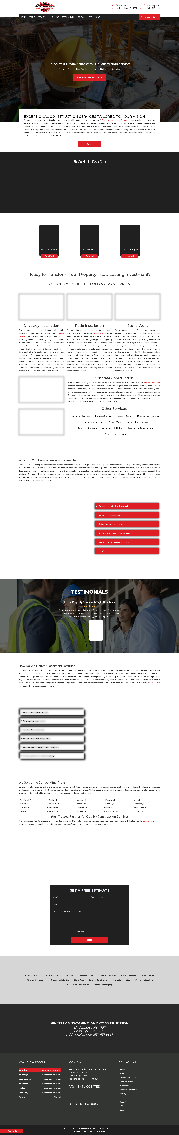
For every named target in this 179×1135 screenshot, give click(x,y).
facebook (71, 1112)
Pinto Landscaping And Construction (116, 120)
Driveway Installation (128, 1077)
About (32, 17)
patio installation (99, 333)
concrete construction (151, 382)
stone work (155, 333)
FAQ (90, 17)
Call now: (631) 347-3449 (89, 77)
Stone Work (124, 1085)
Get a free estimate (149, 17)
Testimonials (68, 17)
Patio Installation (126, 1081)
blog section (149, 477)
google (76, 1112)
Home (23, 17)
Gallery (55, 17)
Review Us (12, 1131)
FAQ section (155, 683)
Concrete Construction (128, 1089)
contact (146, 821)
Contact (82, 17)
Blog (98, 17)
